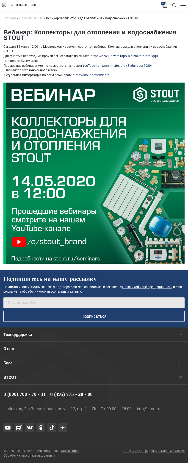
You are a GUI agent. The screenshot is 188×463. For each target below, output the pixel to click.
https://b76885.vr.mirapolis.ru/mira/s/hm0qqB (124, 56)
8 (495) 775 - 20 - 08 (71, 394)
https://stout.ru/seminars (91, 75)
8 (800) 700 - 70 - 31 (24, 394)
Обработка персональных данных (29, 455)
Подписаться (94, 316)
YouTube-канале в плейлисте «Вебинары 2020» (117, 65)
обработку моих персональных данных (51, 291)
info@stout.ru (149, 408)
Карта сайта (70, 451)
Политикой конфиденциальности (147, 287)
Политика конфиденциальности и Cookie (154, 451)
